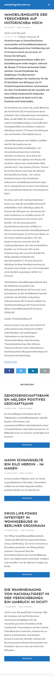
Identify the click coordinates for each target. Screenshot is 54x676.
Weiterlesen (27, 445)
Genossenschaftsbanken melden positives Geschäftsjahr (26, 400)
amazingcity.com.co (17, 4)
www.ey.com (10, 362)
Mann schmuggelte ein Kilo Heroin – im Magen (24, 464)
